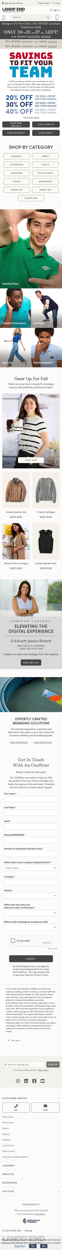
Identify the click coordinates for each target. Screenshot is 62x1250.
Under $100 (31, 198)
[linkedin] (26, 1079)
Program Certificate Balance (15, 1157)
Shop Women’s (16, 132)
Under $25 (16, 189)
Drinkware (45, 181)
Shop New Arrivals (16, 124)
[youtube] (43, 1079)
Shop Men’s (46, 132)
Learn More (40, 1214)
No (43, 1246)
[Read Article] (31, 598)
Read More (20, 1246)
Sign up (53, 1064)
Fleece (45, 164)
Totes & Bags (45, 173)
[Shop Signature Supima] (46, 347)
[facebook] (34, 1079)
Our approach (19, 742)
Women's (16, 156)
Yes (32, 1246)
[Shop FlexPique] (46, 308)
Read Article (31, 662)
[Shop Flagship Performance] (15, 308)
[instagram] (18, 1079)
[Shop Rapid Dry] (15, 347)
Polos (16, 181)
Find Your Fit (46, 124)
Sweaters (16, 173)
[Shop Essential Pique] (31, 248)
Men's (45, 156)
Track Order (43, 3)
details (52, 42)
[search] (48, 17)
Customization (43, 742)
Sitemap (28, 1230)
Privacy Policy (43, 1070)
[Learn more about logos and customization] (31, 694)
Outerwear (16, 164)
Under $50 (45, 189)
